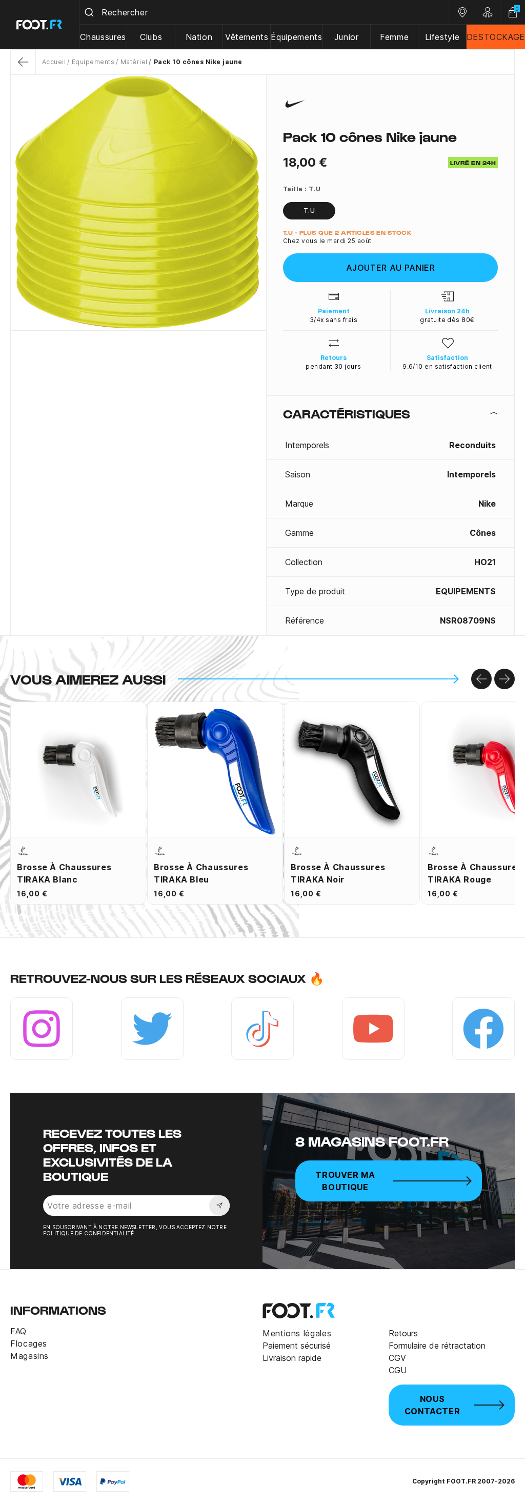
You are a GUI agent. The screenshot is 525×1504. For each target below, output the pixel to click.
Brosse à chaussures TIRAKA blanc (64, 873)
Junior (346, 37)
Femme (394, 37)
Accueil (54, 62)
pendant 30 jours (333, 366)
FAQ (18, 1331)
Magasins (29, 1356)
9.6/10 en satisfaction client (447, 366)
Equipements (93, 62)
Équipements (296, 37)
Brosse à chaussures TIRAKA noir (338, 873)
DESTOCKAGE (496, 37)
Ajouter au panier (390, 268)
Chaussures (103, 37)
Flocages (28, 1343)
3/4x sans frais (333, 320)
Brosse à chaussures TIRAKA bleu (201, 873)
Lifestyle (442, 37)
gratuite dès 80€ (447, 320)
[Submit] (90, 12)
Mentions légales (296, 1333)
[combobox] (264, 12)
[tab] (390, 413)
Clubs (151, 37)
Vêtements (247, 37)
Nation (199, 37)
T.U (309, 210)
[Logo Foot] (39, 24)
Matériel (133, 62)
